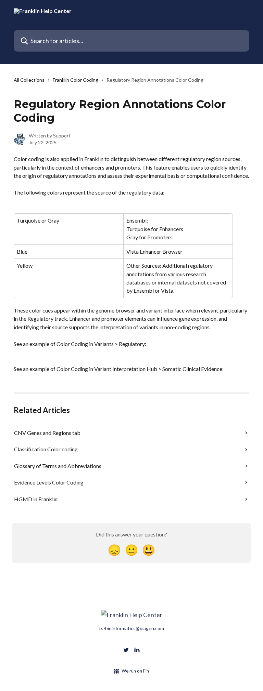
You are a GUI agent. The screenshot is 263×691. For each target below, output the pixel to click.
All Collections (29, 80)
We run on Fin (135, 671)
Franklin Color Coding (75, 80)
